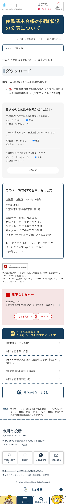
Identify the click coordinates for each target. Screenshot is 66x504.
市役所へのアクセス (9, 461)
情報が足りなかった (19, 124)
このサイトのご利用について (30, 471)
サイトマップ (8, 471)
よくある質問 (41, 460)
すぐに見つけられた (19, 157)
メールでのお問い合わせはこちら (25, 247)
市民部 (9, 199)
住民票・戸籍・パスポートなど (31, 412)
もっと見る (23, 316)
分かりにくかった (18, 144)
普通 (31, 120)
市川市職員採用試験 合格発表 (20, 371)
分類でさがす (56, 409)
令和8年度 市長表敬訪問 (18, 379)
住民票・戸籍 (53, 412)
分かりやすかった (18, 140)
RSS (43, 316)
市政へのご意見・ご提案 (38, 475)
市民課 (19, 199)
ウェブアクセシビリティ (13, 475)
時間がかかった (17, 161)
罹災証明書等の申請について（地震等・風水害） (30, 304)
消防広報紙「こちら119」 (19, 343)
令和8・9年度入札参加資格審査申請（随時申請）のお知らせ (32, 361)
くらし (13, 412)
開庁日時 (25, 460)
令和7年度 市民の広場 (17, 351)
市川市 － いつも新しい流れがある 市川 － (29, 409)
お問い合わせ (56, 460)
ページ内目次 (16, 48)
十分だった (14, 120)
